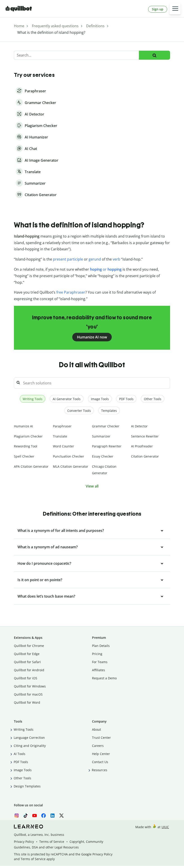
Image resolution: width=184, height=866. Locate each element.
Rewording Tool (25, 446)
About (96, 729)
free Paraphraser (70, 292)
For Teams (99, 662)
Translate (60, 436)
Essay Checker (102, 456)
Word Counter (63, 446)
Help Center (101, 754)
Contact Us (100, 762)
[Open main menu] (175, 8)
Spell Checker (24, 456)
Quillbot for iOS (25, 678)
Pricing (97, 654)
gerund (95, 259)
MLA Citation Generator (70, 466)
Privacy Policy (24, 841)
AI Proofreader (142, 446)
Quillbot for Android (29, 670)
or (106, 269)
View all (92, 486)
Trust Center (101, 737)
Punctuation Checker (68, 456)
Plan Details (101, 646)
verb (116, 259)
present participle (68, 259)
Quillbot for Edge (26, 654)
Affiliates (98, 670)
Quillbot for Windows (30, 686)
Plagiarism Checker (28, 436)
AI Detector (139, 426)
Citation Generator (145, 456)
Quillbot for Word (27, 702)
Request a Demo (104, 678)
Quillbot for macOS (28, 694)
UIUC (165, 827)
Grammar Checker (105, 426)
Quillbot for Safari (27, 662)
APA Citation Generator (31, 466)
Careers (98, 746)
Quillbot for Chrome (29, 646)
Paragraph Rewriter (106, 446)
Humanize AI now (92, 337)
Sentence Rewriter (145, 436)
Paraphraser (62, 426)
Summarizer (101, 436)
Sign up (157, 9)
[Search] (154, 55)
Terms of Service (51, 841)
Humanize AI (23, 426)
